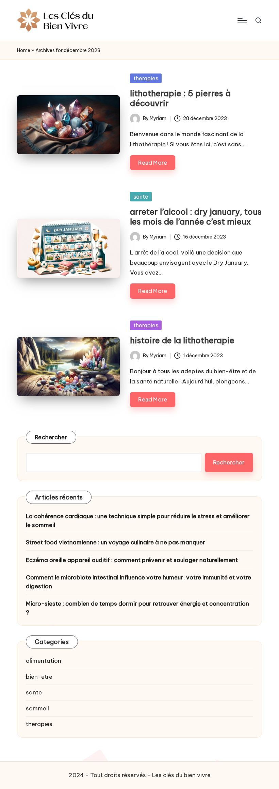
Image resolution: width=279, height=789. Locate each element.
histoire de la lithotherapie (182, 340)
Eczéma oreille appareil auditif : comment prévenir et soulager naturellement (132, 560)
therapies (145, 78)
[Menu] (241, 20)
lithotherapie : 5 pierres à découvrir (180, 98)
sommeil (37, 708)
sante (140, 196)
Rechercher (51, 437)
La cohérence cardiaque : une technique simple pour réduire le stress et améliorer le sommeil (138, 520)
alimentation (43, 660)
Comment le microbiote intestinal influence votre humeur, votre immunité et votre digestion (138, 582)
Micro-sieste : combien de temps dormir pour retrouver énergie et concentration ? (137, 608)
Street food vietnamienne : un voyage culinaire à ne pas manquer (115, 542)
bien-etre (39, 676)
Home (23, 50)
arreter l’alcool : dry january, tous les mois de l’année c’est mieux (196, 217)
